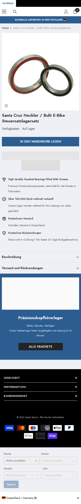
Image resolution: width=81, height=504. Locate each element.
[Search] (15, 11)
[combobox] (40, 498)
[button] (40, 165)
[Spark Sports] (40, 293)
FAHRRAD (8, 3)
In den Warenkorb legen (40, 141)
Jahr (45, 468)
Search (11, 484)
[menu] (4, 11)
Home (5, 28)
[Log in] (66, 11)
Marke (7, 453)
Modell (8, 468)
